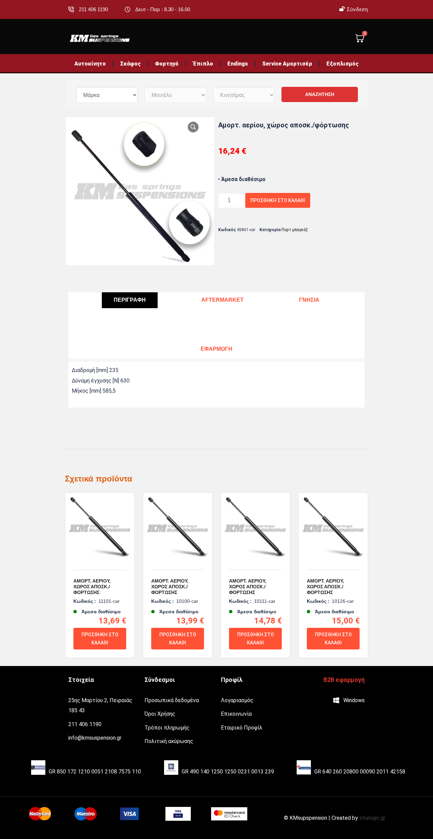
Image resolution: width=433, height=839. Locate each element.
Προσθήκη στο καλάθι (277, 200)
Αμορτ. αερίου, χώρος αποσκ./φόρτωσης (92, 586)
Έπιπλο (203, 63)
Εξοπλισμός (342, 63)
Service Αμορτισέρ (287, 63)
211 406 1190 (93, 9)
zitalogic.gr (372, 818)
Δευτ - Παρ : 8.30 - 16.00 (162, 9)
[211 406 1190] (71, 9)
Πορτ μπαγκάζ (294, 229)
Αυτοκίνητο (90, 63)
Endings (237, 63)
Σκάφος (130, 63)
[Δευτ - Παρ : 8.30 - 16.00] (127, 9)
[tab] (130, 300)
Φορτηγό (167, 63)
